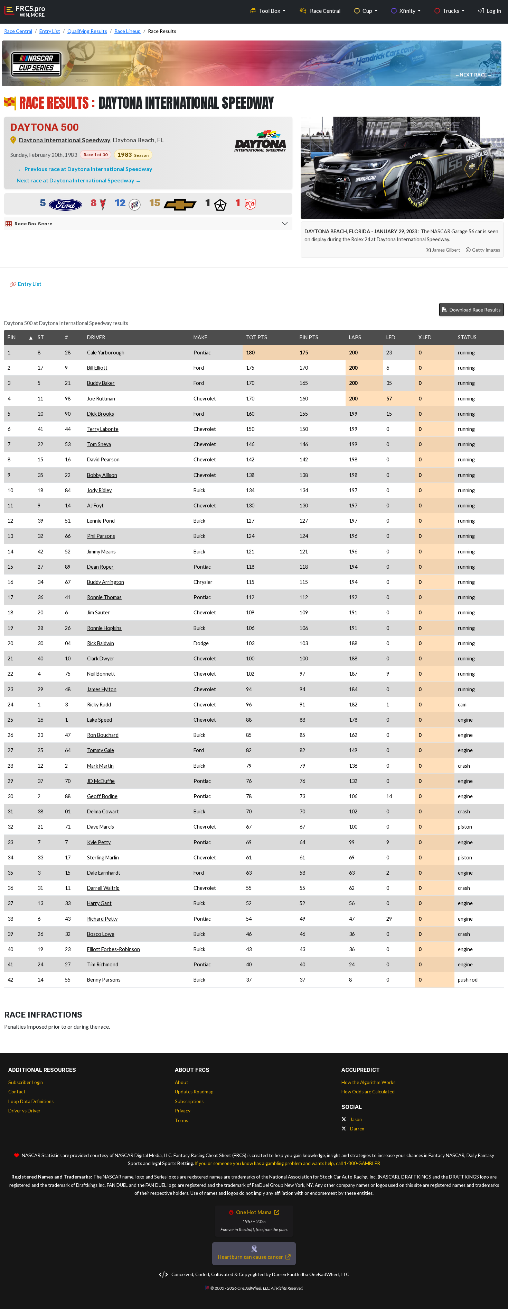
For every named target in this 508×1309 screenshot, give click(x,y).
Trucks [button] (451, 10)
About (181, 1082)
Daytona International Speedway (64, 140)
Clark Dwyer (100, 658)
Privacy (182, 1110)
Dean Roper (100, 567)
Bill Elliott (97, 368)
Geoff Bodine (102, 796)
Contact (17, 1091)
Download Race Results (475, 310)
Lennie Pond (101, 521)
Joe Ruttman (101, 398)
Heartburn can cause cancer (251, 1257)
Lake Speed (99, 720)
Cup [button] (368, 10)
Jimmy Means (101, 551)
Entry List (29, 284)
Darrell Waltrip (103, 888)
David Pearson (103, 459)
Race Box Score (34, 223)
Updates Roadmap (194, 1091)
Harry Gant (99, 903)
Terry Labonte (103, 429)
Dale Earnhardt (103, 873)
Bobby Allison (102, 475)
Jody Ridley (99, 490)
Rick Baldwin (100, 643)
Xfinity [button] (407, 10)
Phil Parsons (101, 536)
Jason (355, 1119)
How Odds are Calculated (368, 1091)
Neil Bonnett (101, 674)
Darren (356, 1128)
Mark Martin (100, 766)
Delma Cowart (103, 811)
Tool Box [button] (270, 10)
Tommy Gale (100, 750)
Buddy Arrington (105, 582)
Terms (181, 1120)
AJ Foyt (95, 505)
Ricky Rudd (99, 704)
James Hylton (101, 689)
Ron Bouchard (103, 735)
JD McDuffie (101, 781)
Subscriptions (189, 1101)
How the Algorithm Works (368, 1082)
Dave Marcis (100, 827)
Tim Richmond (102, 964)
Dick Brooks (100, 414)
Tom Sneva (99, 444)
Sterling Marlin (103, 857)
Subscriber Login (25, 1082)
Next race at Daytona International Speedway (76, 180)
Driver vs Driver (24, 1110)
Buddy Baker (101, 383)
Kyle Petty (99, 842)
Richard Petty (102, 919)
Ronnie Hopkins (104, 628)
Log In (494, 10)
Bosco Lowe (100, 934)
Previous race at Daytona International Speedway (88, 168)
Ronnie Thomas (104, 597)
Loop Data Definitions (31, 1101)
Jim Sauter (98, 612)
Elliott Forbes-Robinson (113, 949)
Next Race (474, 75)
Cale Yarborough (105, 352)
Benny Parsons (104, 980)
